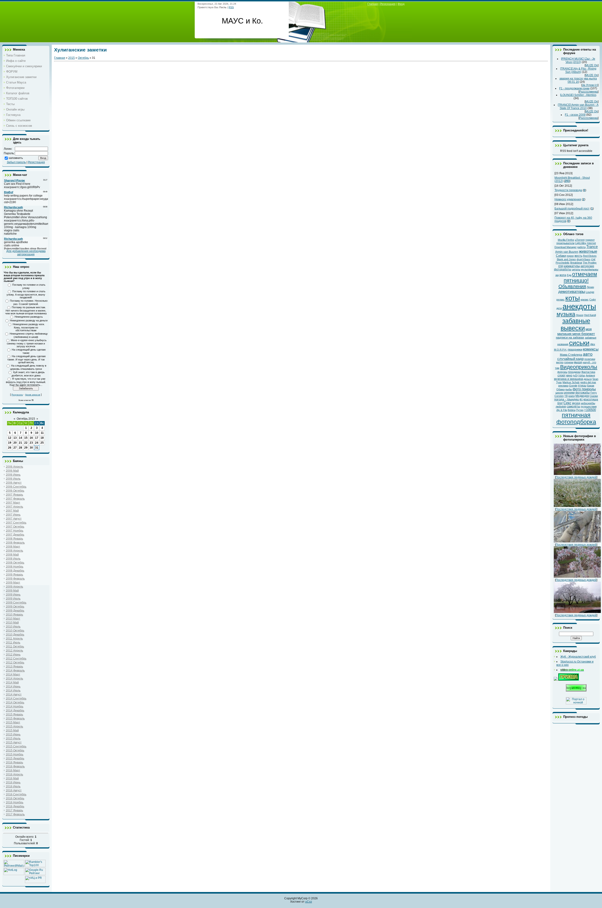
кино (569, 375)
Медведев (582, 396)
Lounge (590, 292)
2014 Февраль (15, 670)
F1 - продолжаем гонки (574, 88)
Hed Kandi (590, 315)
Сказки (594, 396)
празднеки (575, 349)
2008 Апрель (14, 550)
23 (31, 442)
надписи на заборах (570, 337)
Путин (579, 410)
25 (42, 442)
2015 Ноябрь (14, 754)
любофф (561, 406)
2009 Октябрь (15, 606)
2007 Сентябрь (16, 522)
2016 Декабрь (15, 806)
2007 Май (12, 510)
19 (9, 442)
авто (588, 354)
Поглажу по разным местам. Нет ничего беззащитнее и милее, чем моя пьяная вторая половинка (26, 310)
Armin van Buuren (566, 251)
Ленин (590, 287)
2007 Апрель (14, 506)
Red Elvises (590, 255)
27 (15, 447)
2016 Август (14, 790)
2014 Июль (13, 690)
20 (15, 442)
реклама (563, 385)
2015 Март (13, 722)
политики (589, 359)
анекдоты (579, 306)
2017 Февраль (15, 814)
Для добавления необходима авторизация (26, 252)
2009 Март (13, 582)
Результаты (17, 395)
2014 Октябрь (15, 702)
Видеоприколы (578, 367)
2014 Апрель (14, 678)
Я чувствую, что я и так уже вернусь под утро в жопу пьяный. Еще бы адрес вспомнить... (26, 381)
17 (36, 437)
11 (42, 432)
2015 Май (12, 730)
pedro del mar (588, 382)
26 (9, 447)
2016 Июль (13, 786)
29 (26, 447)
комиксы (590, 349)
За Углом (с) (590, 85)
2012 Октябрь (15, 662)
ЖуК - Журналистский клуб (578, 656)
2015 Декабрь (15, 758)
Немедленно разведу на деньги (29, 320)
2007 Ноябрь (14, 530)
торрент (590, 239)
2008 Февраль (15, 542)
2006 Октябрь (15, 490)
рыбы (568, 389)
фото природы (584, 389)
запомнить (15, 158)
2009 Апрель (14, 586)
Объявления (572, 286)
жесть (578, 255)
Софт (592, 299)
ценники (569, 392)
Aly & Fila (561, 410)
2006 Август (14, 482)
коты (572, 298)
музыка (566, 314)
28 (20, 447)
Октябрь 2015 (26, 418)
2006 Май (12, 470)
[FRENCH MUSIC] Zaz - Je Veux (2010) (578, 60)
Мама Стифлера (571, 354)
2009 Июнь (13, 594)
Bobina (571, 410)
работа (581, 247)
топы (581, 375)
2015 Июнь (13, 734)
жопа (562, 275)
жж (557, 275)
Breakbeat (576, 262)
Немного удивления (567, 199)
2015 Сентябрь (16, 746)
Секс (567, 403)
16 (31, 437)
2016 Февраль (15, 766)
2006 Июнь (13, 474)
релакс (560, 299)
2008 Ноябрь (14, 566)
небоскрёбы (588, 403)
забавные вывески (575, 324)
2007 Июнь (13, 514)
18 (42, 437)
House (579, 315)
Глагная (372, 4)
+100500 (590, 410)
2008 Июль (13, 558)
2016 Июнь (13, 782)
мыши (578, 362)
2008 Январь (14, 538)
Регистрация (36, 162)
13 (15, 437)
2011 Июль (13, 642)
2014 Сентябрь (16, 698)
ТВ (566, 396)
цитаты (576, 269)
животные (588, 251)
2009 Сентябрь (16, 602)
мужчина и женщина (568, 379)
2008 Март (13, 546)
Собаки (561, 255)
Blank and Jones (566, 259)
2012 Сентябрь (16, 658)
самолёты (573, 406)
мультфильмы (589, 269)
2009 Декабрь (15, 610)
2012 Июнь (13, 654)
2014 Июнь (13, 686)
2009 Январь (14, 574)
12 (9, 437)
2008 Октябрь (15, 562)
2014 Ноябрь (14, 706)
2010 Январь (14, 614)
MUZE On (591, 65)
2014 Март (13, 674)
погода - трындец (566, 399)
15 (26, 437)
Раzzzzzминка (588, 91)
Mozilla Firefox (566, 239)
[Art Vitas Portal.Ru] (35, 882)
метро (559, 362)
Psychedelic (563, 262)
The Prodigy (590, 262)
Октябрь (83, 57)
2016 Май (12, 778)
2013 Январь (14, 666)
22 (26, 442)
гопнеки (568, 362)
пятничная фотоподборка (576, 418)
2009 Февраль (15, 578)
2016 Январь (14, 762)
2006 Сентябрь (16, 486)
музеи (576, 403)
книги (571, 396)
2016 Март (13, 770)
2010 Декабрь (15, 634)
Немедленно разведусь (29, 316)
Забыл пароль (16, 162)
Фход (401, 4)
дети (559, 308)
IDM (560, 266)
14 (20, 437)
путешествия (589, 406)
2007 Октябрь (15, 526)
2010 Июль (13, 626)
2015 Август (14, 742)
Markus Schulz (571, 382)
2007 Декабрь (15, 534)
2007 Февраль (15, 498)
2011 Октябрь (15, 646)
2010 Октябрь (15, 630)
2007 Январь (14, 494)
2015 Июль (13, 738)
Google (573, 385)
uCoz (308, 901)
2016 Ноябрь (14, 802)
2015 (71, 57)
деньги (588, 379)
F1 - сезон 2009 (575, 114)
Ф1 (581, 399)
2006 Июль (13, 478)
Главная (59, 57)
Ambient (590, 375)
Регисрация (388, 4)
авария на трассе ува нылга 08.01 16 (578, 80)
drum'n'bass (583, 259)
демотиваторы (571, 291)
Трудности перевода (568, 190)
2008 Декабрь (15, 570)
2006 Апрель (14, 466)
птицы (582, 385)
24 (36, 442)
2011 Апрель (14, 638)
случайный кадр (570, 359)
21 (20, 442)
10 (36, 432)
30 (31, 447)
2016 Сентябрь (16, 794)
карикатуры (572, 266)
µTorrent (580, 239)
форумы (562, 372)
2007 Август (14, 518)
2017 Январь (14, 810)
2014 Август (14, 694)
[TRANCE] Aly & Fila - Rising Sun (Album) (578, 70)
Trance (592, 247)
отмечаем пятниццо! (580, 277)
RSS (231, 7)
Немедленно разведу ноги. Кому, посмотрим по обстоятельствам (29, 327)
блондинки (574, 372)
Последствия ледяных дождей (576, 477)
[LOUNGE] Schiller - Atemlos (578, 95)
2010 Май (12, 622)
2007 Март (13, 502)
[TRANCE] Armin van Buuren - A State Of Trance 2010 (578, 106)
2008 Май (12, 554)
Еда (569, 275)
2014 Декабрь (15, 710)
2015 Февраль (15, 718)
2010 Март (13, 618)
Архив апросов (32, 395)
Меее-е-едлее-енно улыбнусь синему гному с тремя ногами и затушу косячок (27, 343)
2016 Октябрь (15, 798)
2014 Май (12, 682)
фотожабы (582, 392)
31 (36, 447)
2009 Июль (13, 598)
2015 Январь (14, 714)
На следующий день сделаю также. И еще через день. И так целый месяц (26, 359)
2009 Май (12, 590)
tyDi (575, 375)
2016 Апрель (14, 774)
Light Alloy (580, 243)
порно (570, 255)
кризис (585, 299)
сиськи (579, 343)
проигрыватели (565, 243)
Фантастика (588, 372)
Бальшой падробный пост (572, 208)
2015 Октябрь (15, 750)
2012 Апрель (14, 650)
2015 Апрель (14, 726)
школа (559, 392)
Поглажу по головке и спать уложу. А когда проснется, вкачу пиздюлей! (26, 294)
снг (593, 259)
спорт (562, 375)
